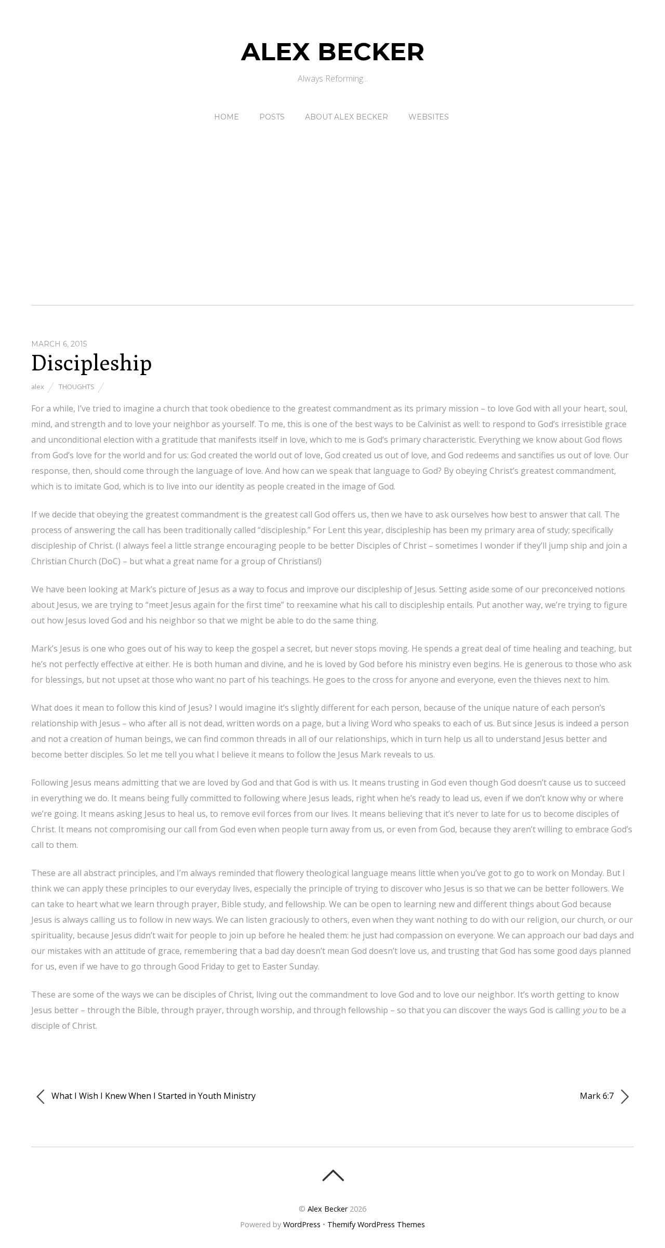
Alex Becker (328, 1209)
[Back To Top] (332, 1175)
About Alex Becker (346, 117)
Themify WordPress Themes (376, 1224)
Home (226, 117)
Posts (272, 117)
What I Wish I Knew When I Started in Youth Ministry (152, 1095)
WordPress (302, 1224)
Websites (428, 117)
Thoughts (77, 386)
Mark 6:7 (598, 1095)
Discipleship (91, 362)
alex (37, 386)
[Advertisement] (332, 203)
